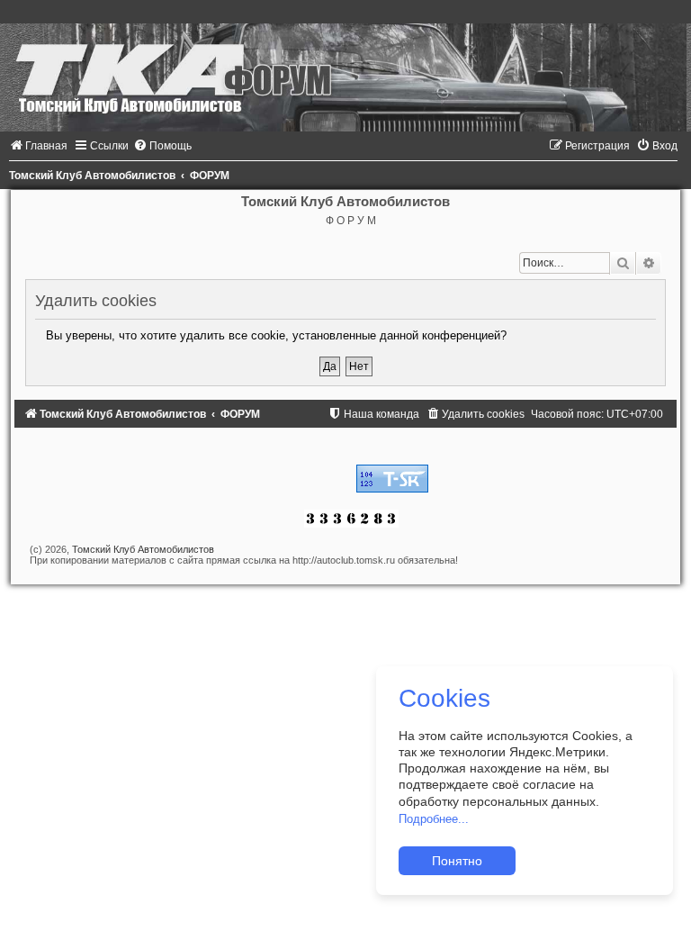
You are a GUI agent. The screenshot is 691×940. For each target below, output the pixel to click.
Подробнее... (434, 819)
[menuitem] (38, 146)
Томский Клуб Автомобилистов (143, 549)
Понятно (457, 861)
